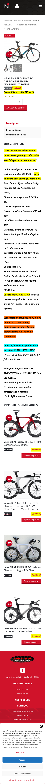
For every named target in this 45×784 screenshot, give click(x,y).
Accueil (7, 20)
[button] (41, 726)
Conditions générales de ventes (23, 711)
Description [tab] (12, 123)
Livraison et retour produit (23, 719)
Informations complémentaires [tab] (16, 132)
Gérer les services (22, 752)
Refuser (22, 766)
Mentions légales (29, 780)
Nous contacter (22, 693)
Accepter (22, 760)
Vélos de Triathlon (21, 20)
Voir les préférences (22, 773)
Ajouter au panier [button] (31, 455)
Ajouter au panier (15, 107)
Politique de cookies (15, 780)
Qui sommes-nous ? (22, 689)
